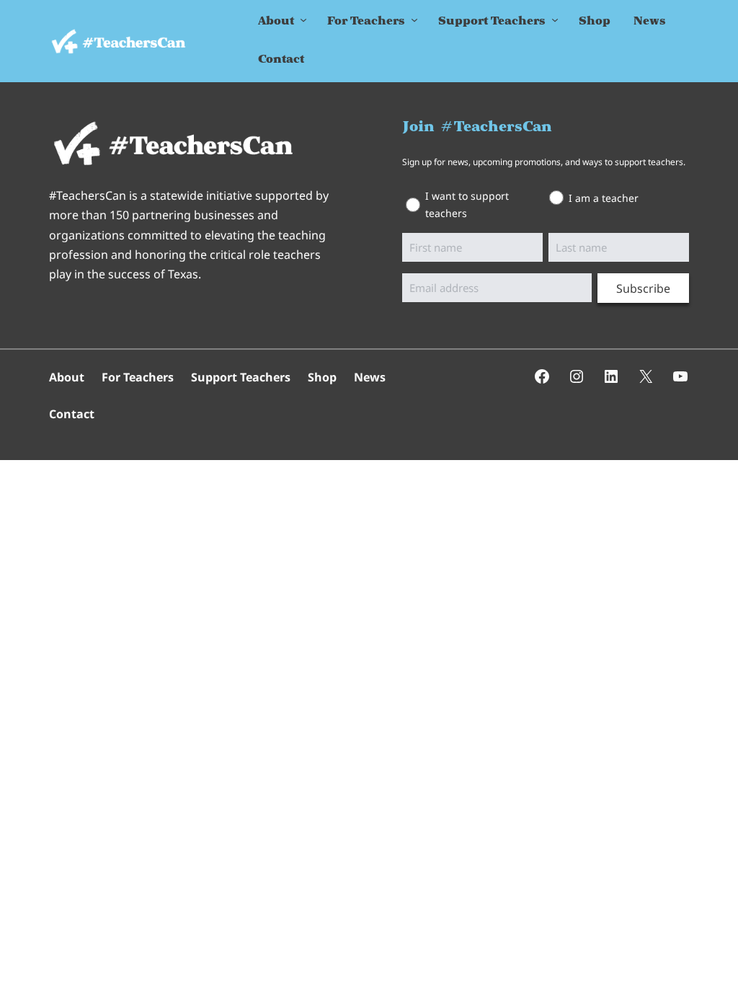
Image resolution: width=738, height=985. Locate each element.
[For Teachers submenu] (414, 22)
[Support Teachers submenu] (555, 22)
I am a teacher (604, 198)
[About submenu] (303, 22)
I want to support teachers (467, 204)
